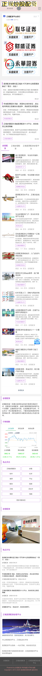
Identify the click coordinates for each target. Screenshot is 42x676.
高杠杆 (31, 489)
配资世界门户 (20, 167)
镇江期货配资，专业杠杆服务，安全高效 (27, 156)
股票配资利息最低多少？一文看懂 (27, 330)
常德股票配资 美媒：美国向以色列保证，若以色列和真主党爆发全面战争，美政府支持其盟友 (20, 105)
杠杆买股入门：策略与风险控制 (27, 292)
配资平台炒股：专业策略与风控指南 (27, 176)
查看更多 (21, 390)
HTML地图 (31, 667)
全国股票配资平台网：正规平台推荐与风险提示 (27, 311)
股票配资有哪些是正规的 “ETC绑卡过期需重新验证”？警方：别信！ (21, 558)
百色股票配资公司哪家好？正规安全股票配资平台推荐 (27, 234)
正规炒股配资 (8, 138)
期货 (11, 494)
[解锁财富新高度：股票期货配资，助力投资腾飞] (21, 626)
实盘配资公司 (20, 206)
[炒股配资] (19, 3)
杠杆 (30, 473)
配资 (11, 484)
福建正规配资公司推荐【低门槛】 (26, 350)
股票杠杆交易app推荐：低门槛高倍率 (27, 274)
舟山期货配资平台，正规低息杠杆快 (15, 640)
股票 (30, 484)
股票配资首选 (20, 187)
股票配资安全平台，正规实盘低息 (27, 195)
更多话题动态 (21, 500)
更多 (35, 16)
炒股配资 (6, 660)
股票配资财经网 (26, 670)
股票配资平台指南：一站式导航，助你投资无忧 (19, 645)
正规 (11, 489)
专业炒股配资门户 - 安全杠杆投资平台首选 (27, 215)
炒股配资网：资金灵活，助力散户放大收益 (27, 370)
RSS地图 (25, 667)
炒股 (30, 468)
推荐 (11, 479)
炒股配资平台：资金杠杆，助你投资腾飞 (15, 607)
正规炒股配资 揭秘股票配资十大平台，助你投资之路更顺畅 (20, 591)
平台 (30, 479)
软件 (11, 473)
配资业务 (19, 226)
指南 (30, 494)
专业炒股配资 (20, 322)
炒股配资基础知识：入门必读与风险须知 (27, 254)
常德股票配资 (8, 118)
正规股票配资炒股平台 (34, 661)
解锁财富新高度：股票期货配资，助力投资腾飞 (18, 635)
